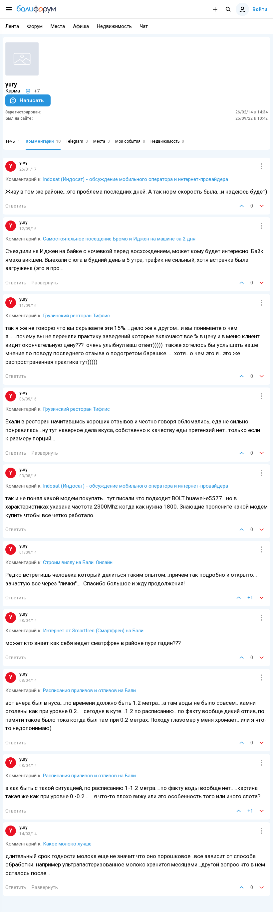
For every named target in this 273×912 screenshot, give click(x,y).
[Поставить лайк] (242, 206)
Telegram (77, 141)
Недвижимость (167, 141)
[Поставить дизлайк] (262, 206)
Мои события (130, 141)
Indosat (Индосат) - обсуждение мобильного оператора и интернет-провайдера (135, 179)
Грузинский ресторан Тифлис (76, 316)
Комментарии (43, 141)
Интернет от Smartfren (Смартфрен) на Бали (93, 631)
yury (23, 163)
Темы (12, 141)
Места (101, 141)
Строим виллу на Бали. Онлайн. (78, 562)
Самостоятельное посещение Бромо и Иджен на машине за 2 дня (119, 239)
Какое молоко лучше (67, 844)
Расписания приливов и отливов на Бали (89, 690)
